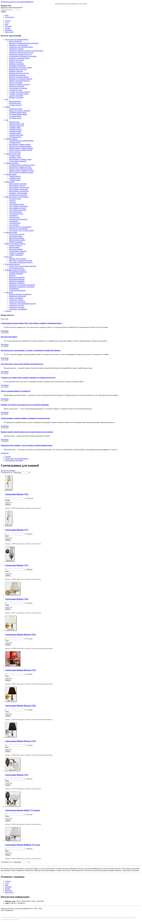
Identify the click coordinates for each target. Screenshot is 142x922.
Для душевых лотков (16, 204)
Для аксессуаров (15, 199)
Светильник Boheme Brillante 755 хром (22, 845)
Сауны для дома (14, 152)
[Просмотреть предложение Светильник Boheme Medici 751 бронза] (12, 806)
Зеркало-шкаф (14, 247)
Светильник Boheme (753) (16, 565)
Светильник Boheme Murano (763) (20, 741)
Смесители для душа (16, 305)
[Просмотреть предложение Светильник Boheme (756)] (9, 490)
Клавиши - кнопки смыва (18, 193)
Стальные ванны (15, 116)
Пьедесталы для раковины (18, 228)
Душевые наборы (15, 129)
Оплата (7, 28)
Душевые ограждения (12, 154)
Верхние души (14, 122)
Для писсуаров (14, 217)
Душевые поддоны (11, 163)
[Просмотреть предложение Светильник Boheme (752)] (13, 771)
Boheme (12, 470)
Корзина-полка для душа (18, 69)
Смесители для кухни (17, 307)
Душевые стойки (15, 133)
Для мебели (13, 215)
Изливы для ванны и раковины (20, 294)
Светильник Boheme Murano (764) (20, 634)
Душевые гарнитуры (16, 125)
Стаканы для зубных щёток (19, 94)
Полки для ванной (15, 82)
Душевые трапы (15, 180)
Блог (6, 24)
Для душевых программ (17, 210)
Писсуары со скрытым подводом (21, 262)
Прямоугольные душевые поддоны (21, 170)
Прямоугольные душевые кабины (21, 148)
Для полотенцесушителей (18, 219)
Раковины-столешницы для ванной (21, 287)
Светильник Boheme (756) (16, 494)
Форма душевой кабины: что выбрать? (16, 391)
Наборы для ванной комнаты (19, 80)
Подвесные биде (15, 103)
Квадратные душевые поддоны (20, 167)
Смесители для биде (16, 300)
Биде (6, 99)
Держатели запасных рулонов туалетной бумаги (26, 51)
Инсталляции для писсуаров (19, 187)
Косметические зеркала (17, 75)
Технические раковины (17, 290)
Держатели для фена (16, 49)
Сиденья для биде (15, 105)
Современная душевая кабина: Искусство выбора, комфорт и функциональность (31, 323)
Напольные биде (15, 101)
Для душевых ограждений (18, 206)
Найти (3, 11)
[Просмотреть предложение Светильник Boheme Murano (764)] (11, 630)
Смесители (9, 292)
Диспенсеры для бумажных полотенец (22, 56)
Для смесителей (14, 223)
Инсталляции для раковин (18, 189)
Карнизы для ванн (15, 62)
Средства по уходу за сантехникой (21, 230)
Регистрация (9, 17)
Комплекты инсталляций (18, 195)
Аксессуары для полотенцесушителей (22, 266)
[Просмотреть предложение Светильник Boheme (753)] (10, 561)
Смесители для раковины (18, 309)
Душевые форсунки (16, 135)
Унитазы (8, 311)
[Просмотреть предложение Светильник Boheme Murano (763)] (11, 737)
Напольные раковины (17, 279)
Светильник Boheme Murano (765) (20, 670)
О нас (7, 22)
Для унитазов (14, 225)
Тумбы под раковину (16, 253)
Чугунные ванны (15, 118)
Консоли (12, 275)
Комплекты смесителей (17, 296)
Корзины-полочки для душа (19, 73)
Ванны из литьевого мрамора (19, 110)
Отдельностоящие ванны (18, 114)
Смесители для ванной (17, 302)
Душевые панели (15, 131)
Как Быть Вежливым (9, 337)
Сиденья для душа (15, 90)
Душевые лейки (14, 127)
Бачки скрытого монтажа (18, 184)
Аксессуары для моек (16, 234)
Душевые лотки (14, 178)
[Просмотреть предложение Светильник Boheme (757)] (8, 526)
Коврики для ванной (16, 64)
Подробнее (5, 331)
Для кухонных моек (16, 213)
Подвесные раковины (17, 281)
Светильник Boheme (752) (16, 775)
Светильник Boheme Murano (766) (20, 705)
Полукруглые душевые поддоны (20, 169)
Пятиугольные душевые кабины (20, 150)
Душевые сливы (11, 174)
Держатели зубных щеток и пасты (21, 52)
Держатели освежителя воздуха (20, 54)
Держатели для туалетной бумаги (21, 47)
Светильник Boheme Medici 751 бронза (22, 810)
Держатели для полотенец (18, 45)
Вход (7, 15)
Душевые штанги (15, 137)
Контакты (8, 30)
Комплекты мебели (16, 249)
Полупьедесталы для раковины (20, 227)
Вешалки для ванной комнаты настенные (24, 43)
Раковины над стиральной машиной (22, 285)
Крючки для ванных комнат (19, 77)
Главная (8, 21)
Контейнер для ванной (17, 66)
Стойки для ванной (16, 95)
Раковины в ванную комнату (15, 270)
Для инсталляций (15, 212)
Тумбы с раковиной (16, 255)
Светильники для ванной (18, 88)
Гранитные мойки (15, 236)
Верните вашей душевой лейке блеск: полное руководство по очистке (27, 432)
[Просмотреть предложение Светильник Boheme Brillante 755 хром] (13, 841)
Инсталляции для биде (17, 185)
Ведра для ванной (15, 41)
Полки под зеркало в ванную (19, 84)
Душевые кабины (11, 139)
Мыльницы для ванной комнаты (20, 79)
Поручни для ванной (16, 86)
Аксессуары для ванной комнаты (16, 39)
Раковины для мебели (17, 283)
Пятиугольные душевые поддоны (21, 172)
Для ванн (12, 202)
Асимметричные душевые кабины (21, 140)
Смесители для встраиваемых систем (22, 303)
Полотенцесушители (12, 264)
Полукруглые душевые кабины (20, 146)
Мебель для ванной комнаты (15, 243)
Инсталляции (10, 182)
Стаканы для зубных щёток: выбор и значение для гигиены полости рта (28, 377)
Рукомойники (14, 288)
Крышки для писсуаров (17, 258)
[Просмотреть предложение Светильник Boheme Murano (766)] (11, 701)
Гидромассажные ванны (17, 112)
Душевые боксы (15, 142)
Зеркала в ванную (15, 245)
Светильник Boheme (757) (16, 530)
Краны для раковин (16, 298)
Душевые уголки (15, 157)
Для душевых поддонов (17, 208)
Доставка (8, 26)
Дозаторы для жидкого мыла (19, 58)
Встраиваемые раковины (18, 272)
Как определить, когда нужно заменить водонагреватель (22, 364)
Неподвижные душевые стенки (20, 159)
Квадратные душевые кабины (19, 144)
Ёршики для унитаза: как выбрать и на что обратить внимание (25, 405)
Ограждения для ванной (17, 161)
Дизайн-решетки (15, 176)
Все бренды (5, 470)
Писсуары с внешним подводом (20, 260)
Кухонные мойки (11, 232)
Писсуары (8, 257)
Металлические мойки (17, 240)
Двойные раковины (16, 273)
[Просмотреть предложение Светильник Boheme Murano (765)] (13, 666)
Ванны (7, 107)
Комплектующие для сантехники (16, 197)
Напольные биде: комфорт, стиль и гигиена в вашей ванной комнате (26, 445)
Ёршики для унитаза (16, 60)
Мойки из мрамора (16, 242)
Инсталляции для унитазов (18, 191)
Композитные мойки (16, 238)
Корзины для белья (16, 71)
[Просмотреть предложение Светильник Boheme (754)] (13, 595)
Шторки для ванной (16, 97)
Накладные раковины (17, 277)
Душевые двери (14, 155)
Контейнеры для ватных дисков (20, 67)
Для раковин (13, 221)
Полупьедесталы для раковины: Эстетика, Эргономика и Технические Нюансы (31, 350)
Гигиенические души (16, 124)
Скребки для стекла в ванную (19, 92)
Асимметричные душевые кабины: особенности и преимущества (25, 418)
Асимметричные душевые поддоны (22, 165)
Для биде (12, 200)
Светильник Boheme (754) (16, 599)
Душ (6, 120)
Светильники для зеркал (18, 251)
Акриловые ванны (15, 109)
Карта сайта (9, 32)
